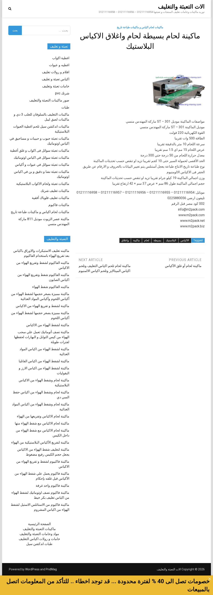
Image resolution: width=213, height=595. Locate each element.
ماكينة (136, 240)
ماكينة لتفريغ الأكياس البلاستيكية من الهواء (40, 442)
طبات (65, 107)
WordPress (32, 569)
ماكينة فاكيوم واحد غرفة (52, 486)
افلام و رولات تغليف (55, 72)
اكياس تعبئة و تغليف (55, 79)
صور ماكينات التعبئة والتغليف (49, 100)
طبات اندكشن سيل (39, 544)
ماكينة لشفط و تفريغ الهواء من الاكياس (42, 306)
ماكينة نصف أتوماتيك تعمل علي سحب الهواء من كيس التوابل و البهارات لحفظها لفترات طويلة (41, 337)
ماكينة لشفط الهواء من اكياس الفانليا (44, 361)
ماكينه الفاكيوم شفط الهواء (50, 287)
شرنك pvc (62, 93)
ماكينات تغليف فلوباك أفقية (50, 198)
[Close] (209, 578)
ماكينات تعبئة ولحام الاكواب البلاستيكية (42, 184)
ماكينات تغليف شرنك (55, 191)
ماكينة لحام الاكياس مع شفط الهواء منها (42, 423)
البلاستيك (171, 240)
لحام (146, 240)
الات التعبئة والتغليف (181, 6)
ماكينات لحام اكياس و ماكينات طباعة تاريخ (140, 27)
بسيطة (157, 240)
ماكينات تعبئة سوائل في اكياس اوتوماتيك (41, 158)
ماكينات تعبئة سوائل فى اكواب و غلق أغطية (39, 150)
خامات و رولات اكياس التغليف (39, 539)
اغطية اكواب (60, 58)
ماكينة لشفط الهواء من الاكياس (47, 325)
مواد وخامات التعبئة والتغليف (39, 534)
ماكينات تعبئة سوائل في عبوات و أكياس (42, 165)
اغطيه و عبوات (59, 65)
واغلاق (125, 240)
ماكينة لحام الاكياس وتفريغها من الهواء (43, 416)
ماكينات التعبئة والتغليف (39, 529)
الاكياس (185, 240)
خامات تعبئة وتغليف (55, 86)
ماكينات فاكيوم (58, 205)
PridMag (51, 569)
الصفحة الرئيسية (39, 524)
